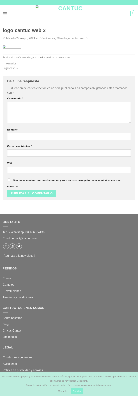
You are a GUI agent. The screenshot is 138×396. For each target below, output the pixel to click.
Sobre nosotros (12, 318)
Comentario (15, 98)
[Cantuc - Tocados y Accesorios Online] (69, 13)
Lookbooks (10, 336)
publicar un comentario (58, 57)
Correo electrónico (19, 146)
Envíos (7, 278)
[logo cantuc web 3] (12, 47)
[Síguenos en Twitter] (19, 246)
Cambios (8, 284)
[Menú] (5, 13)
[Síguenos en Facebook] (6, 246)
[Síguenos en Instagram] (12, 246)
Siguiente (11, 68)
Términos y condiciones (18, 297)
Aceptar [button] (77, 391)
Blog (6, 324)
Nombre (12, 129)
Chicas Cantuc (12, 330)
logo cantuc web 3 (76, 38)
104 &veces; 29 (50, 38)
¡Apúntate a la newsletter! (19, 255)
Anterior (9, 63)
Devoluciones (12, 290)
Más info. (63, 391)
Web (10, 162)
